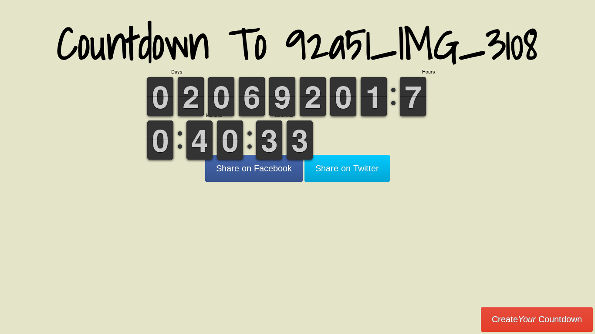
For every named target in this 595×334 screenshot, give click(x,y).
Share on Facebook (254, 168)
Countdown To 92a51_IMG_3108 (297, 43)
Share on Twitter (347, 168)
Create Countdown (537, 319)
